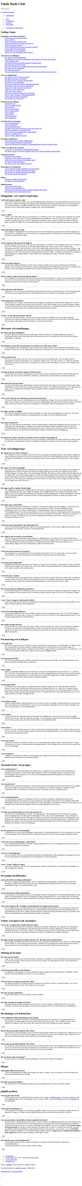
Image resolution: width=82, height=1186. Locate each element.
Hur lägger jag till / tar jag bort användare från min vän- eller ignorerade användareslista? (33, 151)
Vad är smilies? (9, 107)
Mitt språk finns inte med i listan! (15, 65)
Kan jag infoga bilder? (12, 109)
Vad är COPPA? (10, 40)
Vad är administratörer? (12, 123)
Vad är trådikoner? (10, 118)
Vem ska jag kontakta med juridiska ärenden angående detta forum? (26, 190)
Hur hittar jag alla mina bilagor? (15, 181)
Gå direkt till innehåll (7, 12)
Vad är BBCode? (10, 103)
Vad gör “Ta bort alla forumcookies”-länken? (19, 52)
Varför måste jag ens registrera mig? (16, 38)
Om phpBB (73, 1099)
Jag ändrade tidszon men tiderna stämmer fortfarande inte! (23, 63)
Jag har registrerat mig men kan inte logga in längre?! (21, 47)
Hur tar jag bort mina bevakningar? (16, 174)
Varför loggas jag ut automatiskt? (15, 50)
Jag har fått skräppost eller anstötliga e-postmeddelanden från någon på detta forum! (31, 144)
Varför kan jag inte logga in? (14, 45)
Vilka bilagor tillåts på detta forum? (16, 179)
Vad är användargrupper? (13, 127)
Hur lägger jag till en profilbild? (15, 68)
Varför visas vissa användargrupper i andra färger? (20, 132)
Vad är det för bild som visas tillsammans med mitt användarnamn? (26, 66)
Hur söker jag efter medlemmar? (15, 162)
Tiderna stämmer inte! (11, 61)
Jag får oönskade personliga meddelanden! (18, 142)
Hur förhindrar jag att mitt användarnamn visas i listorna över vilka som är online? (30, 59)
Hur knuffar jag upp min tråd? (14, 98)
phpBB (9, 1165)
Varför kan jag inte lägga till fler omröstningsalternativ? (22, 84)
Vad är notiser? (9, 114)
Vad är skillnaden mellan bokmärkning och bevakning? (22, 169)
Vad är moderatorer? (11, 125)
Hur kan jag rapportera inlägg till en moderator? (20, 93)
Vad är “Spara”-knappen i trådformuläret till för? (20, 95)
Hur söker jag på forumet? (13, 156)
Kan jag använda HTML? (13, 105)
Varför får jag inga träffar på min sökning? (18, 158)
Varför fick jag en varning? (13, 91)
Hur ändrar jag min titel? (12, 70)
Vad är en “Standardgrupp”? (14, 134)
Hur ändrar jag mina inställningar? (15, 57)
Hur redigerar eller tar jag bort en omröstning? (19, 86)
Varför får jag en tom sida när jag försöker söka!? (20, 160)
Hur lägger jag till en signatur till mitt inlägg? (19, 80)
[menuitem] (7, 19)
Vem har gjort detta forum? (13, 186)
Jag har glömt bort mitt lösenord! (15, 49)
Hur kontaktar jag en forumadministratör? (18, 191)
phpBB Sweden (21, 1168)
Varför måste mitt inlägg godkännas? (16, 97)
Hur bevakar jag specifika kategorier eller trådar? (20, 170)
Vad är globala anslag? (12, 111)
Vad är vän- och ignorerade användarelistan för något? (22, 149)
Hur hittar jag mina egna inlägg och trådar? (18, 163)
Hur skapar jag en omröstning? (14, 82)
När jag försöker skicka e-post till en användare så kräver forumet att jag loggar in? (31, 72)
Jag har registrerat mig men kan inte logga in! (19, 43)
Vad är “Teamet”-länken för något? (16, 135)
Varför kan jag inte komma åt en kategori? (18, 88)
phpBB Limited (55, 1097)
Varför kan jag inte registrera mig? (15, 42)
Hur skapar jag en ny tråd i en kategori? (17, 77)
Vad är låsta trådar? (11, 116)
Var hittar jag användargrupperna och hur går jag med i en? (23, 128)
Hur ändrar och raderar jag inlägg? (15, 79)
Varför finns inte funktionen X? (14, 188)
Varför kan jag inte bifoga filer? (14, 89)
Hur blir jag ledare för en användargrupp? (18, 130)
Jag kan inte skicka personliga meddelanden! (19, 141)
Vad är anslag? (9, 112)
